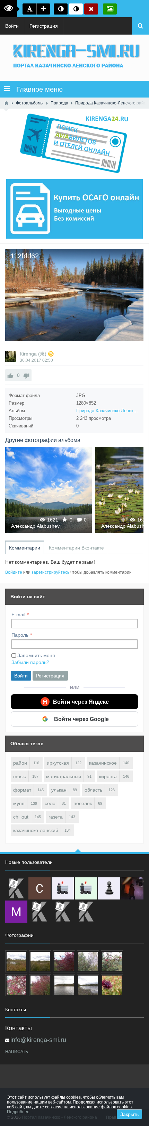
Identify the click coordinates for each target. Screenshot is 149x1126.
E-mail (18, 614)
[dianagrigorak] (132, 888)
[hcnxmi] (86, 888)
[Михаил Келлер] (16, 912)
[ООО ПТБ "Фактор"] (63, 912)
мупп (19, 803)
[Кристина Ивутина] (86, 912)
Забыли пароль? (30, 662)
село (50, 803)
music (19, 776)
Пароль (19, 635)
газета (56, 817)
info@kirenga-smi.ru (38, 1039)
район (20, 763)
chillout (20, 817)
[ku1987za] (63, 888)
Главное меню (36, 89)
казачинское (103, 763)
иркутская (58, 763)
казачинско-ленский (35, 830)
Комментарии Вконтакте (76, 548)
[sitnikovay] (39, 912)
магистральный (63, 776)
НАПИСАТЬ (16, 1051)
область (93, 790)
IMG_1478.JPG (49, 490)
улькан (59, 790)
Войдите (13, 572)
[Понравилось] (10, 375)
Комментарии (24, 548)
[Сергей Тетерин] (39, 888)
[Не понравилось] (26, 375)
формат (22, 790)
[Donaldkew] (16, 888)
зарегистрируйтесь (50, 572)
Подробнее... (20, 1111)
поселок (82, 803)
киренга (108, 776)
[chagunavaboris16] (109, 888)
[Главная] (6, 103)
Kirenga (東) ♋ (37, 354)
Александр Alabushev (35, 526)
